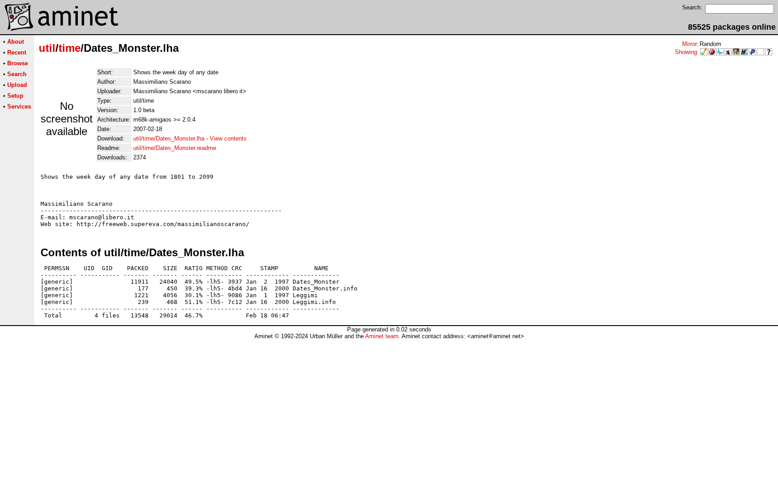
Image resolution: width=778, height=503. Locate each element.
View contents (228, 138)
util (47, 48)
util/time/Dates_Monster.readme (174, 148)
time (70, 48)
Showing (686, 52)
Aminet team (381, 336)
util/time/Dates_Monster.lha (168, 138)
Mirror (689, 44)
